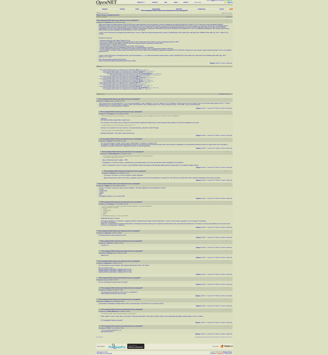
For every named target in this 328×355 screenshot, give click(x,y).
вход (216, 0)
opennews (108, 22)
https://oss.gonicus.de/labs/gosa (161, 42)
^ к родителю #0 (211, 108)
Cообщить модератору (226, 63)
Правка (218, 63)
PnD (140, 89)
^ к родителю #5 (211, 167)
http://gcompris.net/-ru (107, 331)
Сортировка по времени (224, 93)
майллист (179, 9)
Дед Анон (138, 82)
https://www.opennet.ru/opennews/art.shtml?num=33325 (120, 61)
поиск (137, 9)
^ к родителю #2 (211, 227)
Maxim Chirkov (227, 352)
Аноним (141, 72)
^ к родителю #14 (210, 322)
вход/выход (201, 9)
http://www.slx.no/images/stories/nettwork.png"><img (123, 32)
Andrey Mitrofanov (147, 73)
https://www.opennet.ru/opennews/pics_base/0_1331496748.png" (160, 32)
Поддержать (220, 353)
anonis (140, 85)
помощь (122, 9)
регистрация (220, 0)
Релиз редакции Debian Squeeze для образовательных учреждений (117, 69)
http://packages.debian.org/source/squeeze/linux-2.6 (166, 165)
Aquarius (141, 81)
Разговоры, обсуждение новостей (110, 15)
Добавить (213, 353)
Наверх (218, 108)
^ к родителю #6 (211, 247)
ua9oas (137, 69)
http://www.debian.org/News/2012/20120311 (119, 24)
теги (200, 2)
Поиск (196, 2)
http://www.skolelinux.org (106, 25)
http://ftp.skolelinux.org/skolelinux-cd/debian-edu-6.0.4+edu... (115, 269)
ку (136, 83)
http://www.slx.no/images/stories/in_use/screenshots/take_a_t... (126, 55)
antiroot (141, 80)
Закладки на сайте (102, 352)
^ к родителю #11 (210, 295)
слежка (221, 9)
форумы (105, 9)
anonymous (142, 71)
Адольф (137, 78)
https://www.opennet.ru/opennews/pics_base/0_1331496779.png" (166, 55)
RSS (231, 93)
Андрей (137, 76)
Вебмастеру (228, 353)
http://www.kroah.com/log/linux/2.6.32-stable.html (169, 162)
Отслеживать (229, 16)
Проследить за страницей (104, 353)
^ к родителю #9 (211, 180)
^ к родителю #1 (211, 135)
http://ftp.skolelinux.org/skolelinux (112, 120)
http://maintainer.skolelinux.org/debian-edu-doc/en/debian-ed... (116, 30)
